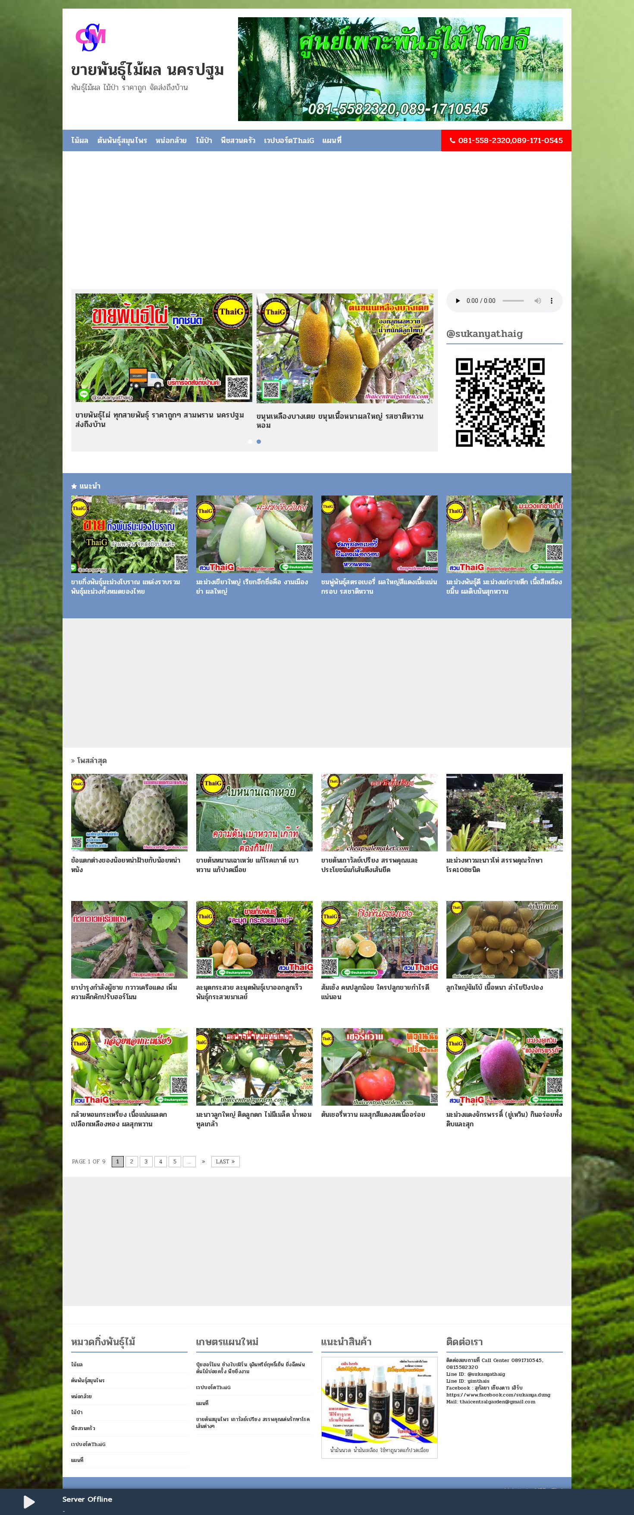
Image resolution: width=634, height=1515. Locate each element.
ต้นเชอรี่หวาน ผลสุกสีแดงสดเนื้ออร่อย (373, 1114)
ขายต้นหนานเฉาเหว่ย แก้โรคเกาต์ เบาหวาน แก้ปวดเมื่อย (247, 865)
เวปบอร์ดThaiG (289, 140)
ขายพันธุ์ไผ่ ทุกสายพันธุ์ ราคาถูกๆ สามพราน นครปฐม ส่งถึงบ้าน (159, 419)
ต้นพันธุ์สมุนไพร (122, 140)
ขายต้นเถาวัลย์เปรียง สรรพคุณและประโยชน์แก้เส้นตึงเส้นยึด (369, 865)
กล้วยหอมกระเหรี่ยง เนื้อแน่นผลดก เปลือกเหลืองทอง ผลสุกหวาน (119, 1119)
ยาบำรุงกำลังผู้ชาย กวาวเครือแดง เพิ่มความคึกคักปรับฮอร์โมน (124, 992)
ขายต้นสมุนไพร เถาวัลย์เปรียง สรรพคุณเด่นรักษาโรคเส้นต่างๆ (253, 1422)
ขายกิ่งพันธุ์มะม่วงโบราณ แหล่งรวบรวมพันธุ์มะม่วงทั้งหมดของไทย (125, 587)
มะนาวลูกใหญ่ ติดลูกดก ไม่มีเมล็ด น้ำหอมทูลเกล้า (253, 1119)
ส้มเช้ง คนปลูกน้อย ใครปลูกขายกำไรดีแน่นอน (375, 992)
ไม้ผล (80, 140)
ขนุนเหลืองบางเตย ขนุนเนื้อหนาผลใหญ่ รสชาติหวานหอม (340, 421)
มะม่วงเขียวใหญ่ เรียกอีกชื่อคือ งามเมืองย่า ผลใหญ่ (252, 587)
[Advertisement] (317, 224)
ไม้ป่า (204, 140)
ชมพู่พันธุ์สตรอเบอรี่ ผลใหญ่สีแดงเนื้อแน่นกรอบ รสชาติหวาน (379, 587)
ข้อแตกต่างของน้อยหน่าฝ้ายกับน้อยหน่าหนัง (125, 865)
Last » (225, 1161)
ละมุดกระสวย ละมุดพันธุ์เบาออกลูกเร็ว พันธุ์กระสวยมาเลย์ (249, 992)
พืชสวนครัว (238, 140)
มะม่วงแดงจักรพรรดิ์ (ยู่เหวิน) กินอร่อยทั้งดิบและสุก (504, 1119)
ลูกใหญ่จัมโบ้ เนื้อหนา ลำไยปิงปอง (494, 987)
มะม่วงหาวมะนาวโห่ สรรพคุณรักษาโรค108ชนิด (494, 865)
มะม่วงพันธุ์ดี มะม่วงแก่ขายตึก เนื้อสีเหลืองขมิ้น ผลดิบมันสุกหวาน (504, 587)
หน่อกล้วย (171, 140)
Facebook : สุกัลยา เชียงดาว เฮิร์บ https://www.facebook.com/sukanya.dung (498, 1391)
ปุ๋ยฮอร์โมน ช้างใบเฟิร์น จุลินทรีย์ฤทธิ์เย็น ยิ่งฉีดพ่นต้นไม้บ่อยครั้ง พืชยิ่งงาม (250, 1368)
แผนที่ (332, 140)
